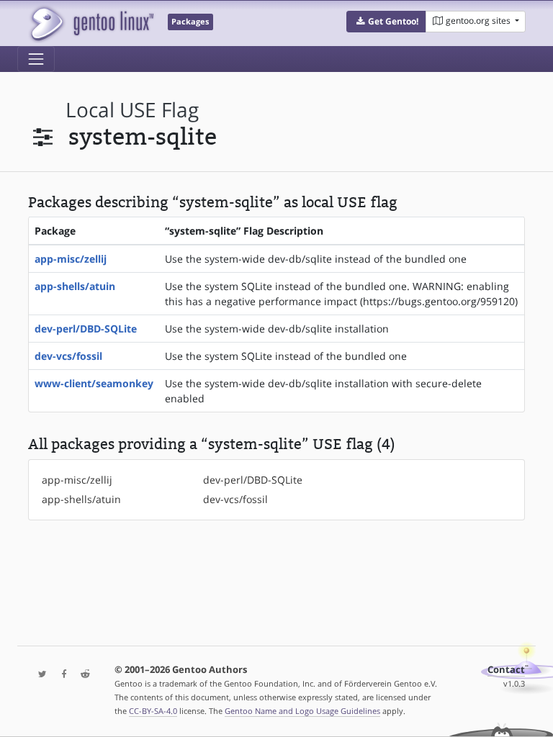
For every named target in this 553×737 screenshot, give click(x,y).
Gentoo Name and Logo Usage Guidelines (302, 710)
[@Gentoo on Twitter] (39, 675)
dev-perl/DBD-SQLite (86, 328)
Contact (506, 670)
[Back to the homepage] (91, 23)
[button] (386, 21)
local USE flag (132, 109)
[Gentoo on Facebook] (60, 675)
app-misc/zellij (71, 259)
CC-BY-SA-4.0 (153, 710)
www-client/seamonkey (94, 383)
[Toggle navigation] (36, 59)
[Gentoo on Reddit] (81, 675)
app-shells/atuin (75, 286)
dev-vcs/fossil (68, 356)
